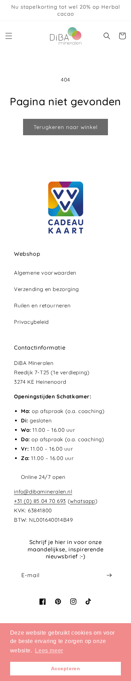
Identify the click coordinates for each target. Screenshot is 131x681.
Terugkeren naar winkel (65, 127)
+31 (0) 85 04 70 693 (40, 501)
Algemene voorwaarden (45, 272)
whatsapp (82, 501)
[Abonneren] (109, 575)
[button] (8, 36)
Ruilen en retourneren (42, 305)
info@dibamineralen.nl (43, 491)
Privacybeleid (31, 322)
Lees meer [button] (49, 650)
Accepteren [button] (65, 668)
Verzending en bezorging (46, 289)
